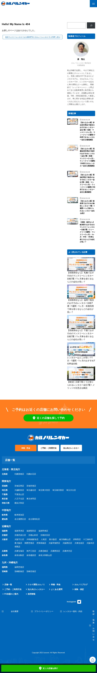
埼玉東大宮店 (44, 490)
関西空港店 (29, 543)
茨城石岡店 (19, 486)
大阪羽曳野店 (54, 543)
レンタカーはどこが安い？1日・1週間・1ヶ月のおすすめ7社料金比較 (81, 360)
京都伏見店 (45, 535)
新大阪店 (53, 539)
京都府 (5, 535)
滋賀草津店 (19, 531)
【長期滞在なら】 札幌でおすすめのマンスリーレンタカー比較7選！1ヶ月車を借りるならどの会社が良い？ (80, 277)
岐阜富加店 (19, 515)
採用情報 (31, 594)
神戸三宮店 (31, 551)
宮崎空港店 (31, 571)
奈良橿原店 (31, 555)
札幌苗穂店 (19, 474)
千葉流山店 (19, 494)
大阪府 (5, 539)
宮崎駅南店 (19, 571)
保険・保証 (79, 589)
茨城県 (5, 486)
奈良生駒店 (19, 555)
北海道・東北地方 (11, 469)
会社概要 (14, 611)
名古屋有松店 (34, 519)
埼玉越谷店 (31, 490)
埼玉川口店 (71, 490)
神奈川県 (5, 503)
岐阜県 (5, 515)
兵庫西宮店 (55, 551)
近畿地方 (6, 526)
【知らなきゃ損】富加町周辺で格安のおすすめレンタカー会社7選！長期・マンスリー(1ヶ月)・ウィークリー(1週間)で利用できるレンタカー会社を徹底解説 (87, 183)
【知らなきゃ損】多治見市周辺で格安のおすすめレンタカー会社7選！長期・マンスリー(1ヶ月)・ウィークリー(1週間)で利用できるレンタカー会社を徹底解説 (87, 131)
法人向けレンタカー (71, 448)
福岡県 (5, 567)
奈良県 (5, 555)
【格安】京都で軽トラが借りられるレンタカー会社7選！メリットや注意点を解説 (81, 385)
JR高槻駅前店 (32, 539)
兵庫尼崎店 (43, 551)
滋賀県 (5, 531)
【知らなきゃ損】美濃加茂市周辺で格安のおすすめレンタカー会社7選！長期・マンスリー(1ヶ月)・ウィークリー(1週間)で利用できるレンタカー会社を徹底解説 (87, 157)
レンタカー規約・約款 (72, 611)
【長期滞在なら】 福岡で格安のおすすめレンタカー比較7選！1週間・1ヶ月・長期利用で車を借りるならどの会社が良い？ (80, 306)
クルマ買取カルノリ (36, 584)
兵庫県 (5, 551)
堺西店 (17, 547)
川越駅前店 (19, 490)
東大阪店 (18, 543)
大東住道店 (79, 543)
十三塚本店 (88, 539)
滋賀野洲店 (43, 531)
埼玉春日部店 (58, 490)
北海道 (5, 474)
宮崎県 (5, 571)
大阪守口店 (19, 539)
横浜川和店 (19, 503)
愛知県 (5, 519)
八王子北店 (19, 499)
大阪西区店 (67, 543)
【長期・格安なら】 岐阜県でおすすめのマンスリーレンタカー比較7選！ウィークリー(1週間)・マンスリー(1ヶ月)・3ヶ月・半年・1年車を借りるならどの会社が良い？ (87, 232)
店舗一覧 (8, 584)
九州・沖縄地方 (10, 562)
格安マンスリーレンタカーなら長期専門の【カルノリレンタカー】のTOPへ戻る (32, 37)
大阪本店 (90, 543)
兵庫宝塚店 (19, 551)
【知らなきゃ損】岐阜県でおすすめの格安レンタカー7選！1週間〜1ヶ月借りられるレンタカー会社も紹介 (87, 207)
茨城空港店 (31, 486)
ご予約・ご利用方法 (48, 448)
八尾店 (44, 539)
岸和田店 (77, 539)
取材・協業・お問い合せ (93, 625)
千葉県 (5, 494)
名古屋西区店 (20, 519)
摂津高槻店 (41, 543)
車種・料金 (25, 448)
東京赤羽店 (31, 499)
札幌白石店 (31, 474)
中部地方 (6, 510)
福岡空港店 (19, 567)
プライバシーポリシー (43, 611)
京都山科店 (33, 535)
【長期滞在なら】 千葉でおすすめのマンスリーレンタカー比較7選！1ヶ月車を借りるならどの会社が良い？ (80, 335)
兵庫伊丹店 (67, 551)
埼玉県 (5, 490)
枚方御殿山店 (65, 539)
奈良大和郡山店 (45, 555)
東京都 (5, 499)
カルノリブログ (81, 584)
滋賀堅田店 (31, 531)
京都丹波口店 (20, 535)
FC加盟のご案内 (11, 594)
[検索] (91, 25)
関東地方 (6, 481)
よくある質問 (56, 589)
